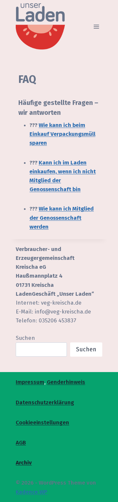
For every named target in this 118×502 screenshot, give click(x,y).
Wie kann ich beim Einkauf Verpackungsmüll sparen (62, 134)
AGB (21, 442)
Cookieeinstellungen (42, 422)
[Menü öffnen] (96, 26)
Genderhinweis (66, 382)
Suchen (25, 338)
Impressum (30, 382)
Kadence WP (31, 492)
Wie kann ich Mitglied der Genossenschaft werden (62, 217)
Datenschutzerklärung (45, 402)
